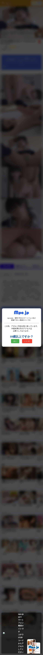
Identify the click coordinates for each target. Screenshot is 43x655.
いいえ (27, 341)
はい (15, 341)
